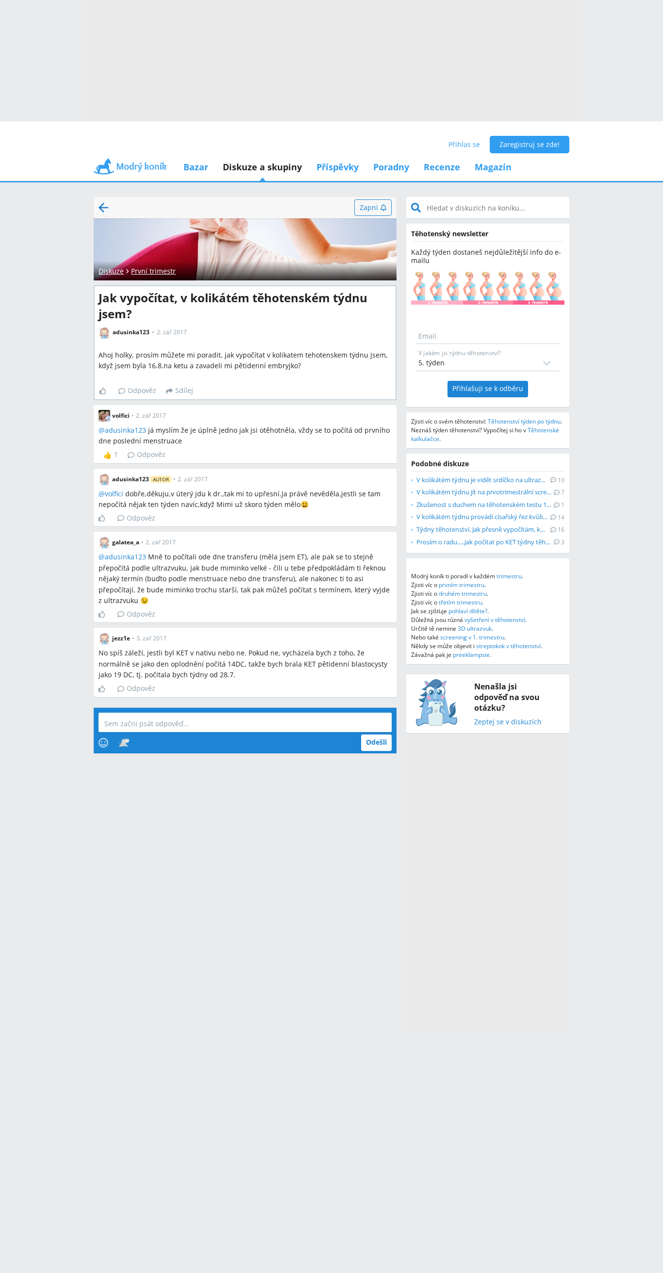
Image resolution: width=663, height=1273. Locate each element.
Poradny (391, 167)
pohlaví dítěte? (467, 611)
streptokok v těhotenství (508, 646)
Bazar (195, 167)
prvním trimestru (461, 585)
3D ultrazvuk (475, 628)
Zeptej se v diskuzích (508, 722)
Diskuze (111, 271)
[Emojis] (103, 742)
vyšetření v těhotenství (494, 620)
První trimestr (153, 271)
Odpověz (142, 390)
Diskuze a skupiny (262, 167)
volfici (114, 493)
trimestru (509, 576)
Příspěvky (337, 167)
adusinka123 (125, 430)
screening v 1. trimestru (472, 637)
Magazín (493, 167)
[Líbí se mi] (106, 391)
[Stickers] (124, 742)
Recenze (442, 167)
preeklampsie (471, 655)
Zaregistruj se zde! (529, 144)
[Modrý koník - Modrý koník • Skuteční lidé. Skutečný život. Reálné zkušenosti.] (130, 169)
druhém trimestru (463, 593)
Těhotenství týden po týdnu (524, 421)
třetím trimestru (460, 602)
